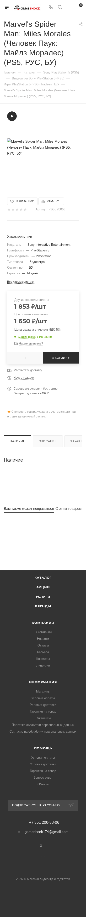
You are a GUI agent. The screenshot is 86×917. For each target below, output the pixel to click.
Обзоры (43, 784)
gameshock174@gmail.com (47, 832)
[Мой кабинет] (69, 7)
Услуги (43, 597)
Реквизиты (43, 718)
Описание (48, 441)
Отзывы (43, 645)
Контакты (43, 659)
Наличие (17, 441)
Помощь (43, 748)
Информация (43, 682)
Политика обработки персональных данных (43, 725)
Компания (43, 623)
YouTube (49, 861)
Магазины (43, 691)
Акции (43, 587)
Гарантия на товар (43, 711)
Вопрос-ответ (43, 777)
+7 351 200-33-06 (44, 822)
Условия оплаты (43, 698)
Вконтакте (37, 861)
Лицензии (43, 665)
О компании (43, 632)
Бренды (43, 606)
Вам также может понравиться (29, 508)
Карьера (43, 652)
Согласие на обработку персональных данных (43, 731)
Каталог (43, 577)
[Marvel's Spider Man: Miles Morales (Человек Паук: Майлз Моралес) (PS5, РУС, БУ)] (43, 147)
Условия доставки (43, 705)
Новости (43, 639)
